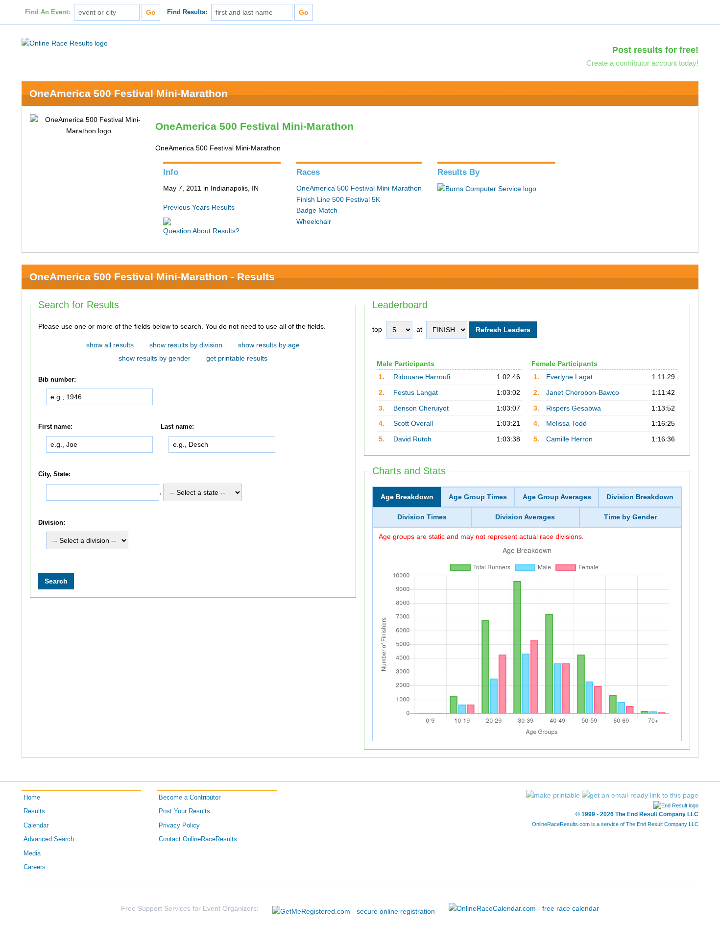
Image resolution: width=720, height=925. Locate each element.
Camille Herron (569, 439)
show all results (110, 345)
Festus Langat (415, 392)
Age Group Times (478, 497)
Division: (51, 522)
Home (32, 797)
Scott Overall (413, 423)
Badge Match (316, 210)
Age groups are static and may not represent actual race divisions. (481, 536)
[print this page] (553, 795)
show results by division (185, 345)
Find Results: (187, 12)
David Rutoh (412, 439)
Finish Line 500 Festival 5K (338, 199)
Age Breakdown (407, 497)
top (377, 329)
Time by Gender (630, 517)
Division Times (422, 517)
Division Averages (525, 517)
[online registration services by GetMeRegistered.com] (353, 908)
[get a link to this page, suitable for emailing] (640, 795)
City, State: (54, 474)
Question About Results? (201, 231)
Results (34, 811)
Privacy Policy (179, 825)
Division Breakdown (639, 497)
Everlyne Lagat (569, 377)
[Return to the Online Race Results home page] (65, 43)
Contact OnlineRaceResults (198, 839)
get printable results (236, 358)
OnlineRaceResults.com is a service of (615, 824)
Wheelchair (313, 221)
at (419, 329)
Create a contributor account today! (642, 63)
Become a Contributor (189, 797)
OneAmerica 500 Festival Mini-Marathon (128, 93)
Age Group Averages (557, 497)
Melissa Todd (566, 423)
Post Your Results (184, 811)
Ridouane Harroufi (421, 377)
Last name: (177, 426)
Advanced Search (49, 839)
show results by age (269, 345)
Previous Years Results (199, 207)
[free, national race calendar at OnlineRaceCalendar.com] (524, 908)
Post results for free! (655, 50)
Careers (35, 867)
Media (32, 853)
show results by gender (155, 358)
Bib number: (57, 379)
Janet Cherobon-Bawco (582, 392)
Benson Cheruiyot (421, 408)
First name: (55, 426)
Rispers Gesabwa (573, 408)
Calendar (36, 825)
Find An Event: (47, 12)
